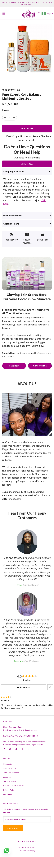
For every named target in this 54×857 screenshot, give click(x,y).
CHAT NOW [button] (27, 163)
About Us (7, 777)
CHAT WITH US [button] (40, 366)
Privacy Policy (9, 790)
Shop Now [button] (14, 366)
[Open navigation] (3, 14)
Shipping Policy (9, 768)
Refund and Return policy (13, 786)
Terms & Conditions (11, 773)
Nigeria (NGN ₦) (26, 842)
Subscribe (13, 828)
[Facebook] (4, 749)
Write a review (23, 687)
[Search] (34, 13)
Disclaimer (7, 794)
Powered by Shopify (27, 851)
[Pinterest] (16, 749)
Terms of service (9, 781)
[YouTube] (22, 749)
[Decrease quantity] (14, 117)
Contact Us (7, 764)
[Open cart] (39, 13)
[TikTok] (28, 749)
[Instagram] (10, 749)
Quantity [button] (6, 110)
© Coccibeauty (27, 847)
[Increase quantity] (5, 117)
